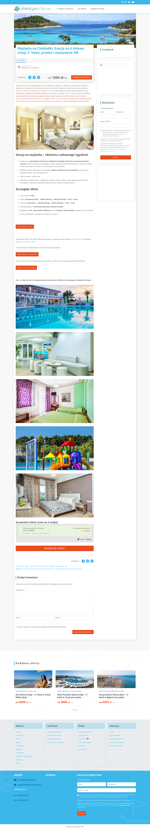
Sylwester (81, 746)
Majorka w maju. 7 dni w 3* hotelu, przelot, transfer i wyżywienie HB (41, 566)
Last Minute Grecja (54, 732)
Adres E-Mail (105, 121)
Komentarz (20, 590)
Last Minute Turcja (54, 735)
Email (58, 617)
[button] (72, 710)
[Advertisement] (116, 183)
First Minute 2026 (84, 732)
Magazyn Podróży (97, 9)
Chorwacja (20, 746)
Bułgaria (19, 749)
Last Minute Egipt (53, 739)
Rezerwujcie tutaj (25, 227)
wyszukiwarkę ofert (27, 242)
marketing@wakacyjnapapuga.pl (29, 785)
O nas (111, 732)
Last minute (82, 749)
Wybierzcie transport (26, 268)
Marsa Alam (36, 691)
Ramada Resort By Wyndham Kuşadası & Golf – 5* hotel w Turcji (73, 695)
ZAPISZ (115, 157)
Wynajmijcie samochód (27, 254)
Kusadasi (78, 691)
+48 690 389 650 (23, 795)
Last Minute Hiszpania (55, 742)
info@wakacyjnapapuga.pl (26, 780)
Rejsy (18, 763)
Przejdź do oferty (81, 77)
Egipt (29, 691)
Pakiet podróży (21, 691)
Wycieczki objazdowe (23, 756)
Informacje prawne (116, 742)
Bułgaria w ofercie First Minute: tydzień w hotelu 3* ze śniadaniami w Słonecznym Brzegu (49, 569)
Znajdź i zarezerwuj (66, 9)
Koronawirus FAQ (115, 746)
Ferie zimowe (83, 735)
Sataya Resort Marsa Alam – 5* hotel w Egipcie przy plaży (30, 695)
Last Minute (82, 9)
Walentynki (82, 739)
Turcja (71, 691)
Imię (18, 617)
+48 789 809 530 (23, 800)
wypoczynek (75, 239)
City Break (19, 753)
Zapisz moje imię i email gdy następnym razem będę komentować (42, 627)
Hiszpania (19, 735)
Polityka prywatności (116, 739)
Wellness (19, 760)
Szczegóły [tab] (20, 60)
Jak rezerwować (115, 735)
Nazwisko (119, 112)
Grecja (18, 739)
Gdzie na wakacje (84, 742)
